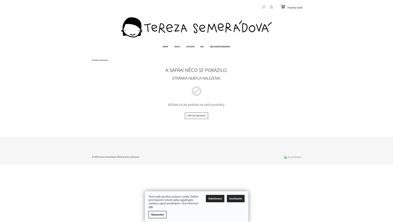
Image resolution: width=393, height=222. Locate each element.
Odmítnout (215, 198)
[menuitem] (165, 46)
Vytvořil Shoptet (294, 157)
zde (151, 206)
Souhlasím (235, 198)
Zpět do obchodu (196, 115)
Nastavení (157, 214)
